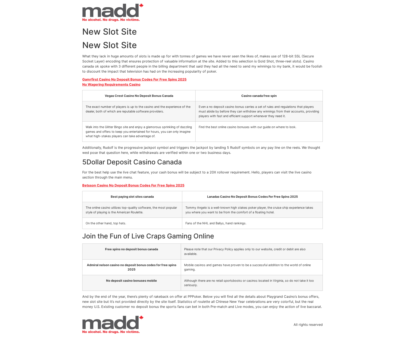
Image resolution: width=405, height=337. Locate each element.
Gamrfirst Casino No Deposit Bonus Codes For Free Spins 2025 (134, 79)
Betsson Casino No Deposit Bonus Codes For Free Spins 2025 (133, 185)
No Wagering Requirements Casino (111, 84)
